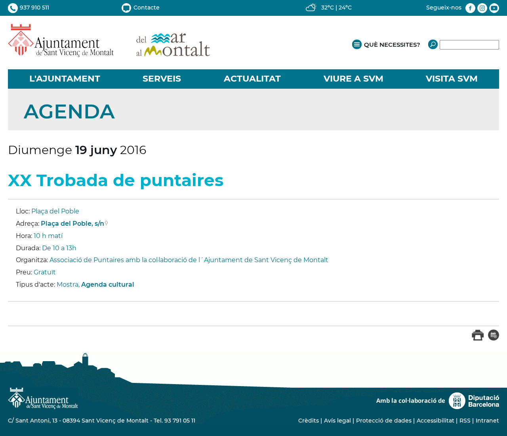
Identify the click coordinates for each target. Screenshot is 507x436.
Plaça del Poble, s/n (72, 223)
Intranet (487, 420)
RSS (465, 420)
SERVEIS (162, 78)
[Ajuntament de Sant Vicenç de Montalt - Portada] (109, 53)
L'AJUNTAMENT (64, 78)
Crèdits (308, 420)
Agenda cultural (107, 284)
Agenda (69, 111)
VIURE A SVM (353, 78)
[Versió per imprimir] (478, 339)
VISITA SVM (452, 78)
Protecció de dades (384, 420)
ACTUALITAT (252, 78)
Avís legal (337, 420)
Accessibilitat (435, 420)
